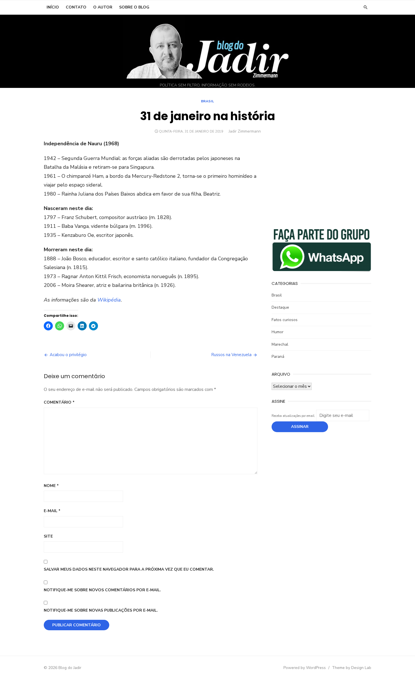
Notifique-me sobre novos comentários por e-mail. (102, 590)
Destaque (280, 307)
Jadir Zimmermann (245, 131)
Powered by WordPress (304, 667)
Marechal (280, 344)
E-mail (52, 511)
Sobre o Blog (134, 7)
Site (48, 536)
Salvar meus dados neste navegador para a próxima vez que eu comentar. (129, 569)
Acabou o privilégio (68, 355)
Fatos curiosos (285, 319)
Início (53, 7)
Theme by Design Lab (351, 667)
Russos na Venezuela (231, 355)
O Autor (102, 7)
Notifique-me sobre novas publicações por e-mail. (101, 610)
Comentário (59, 402)
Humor (277, 332)
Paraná (278, 356)
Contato (76, 7)
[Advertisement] (321, 178)
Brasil (207, 101)
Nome (51, 485)
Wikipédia (109, 299)
